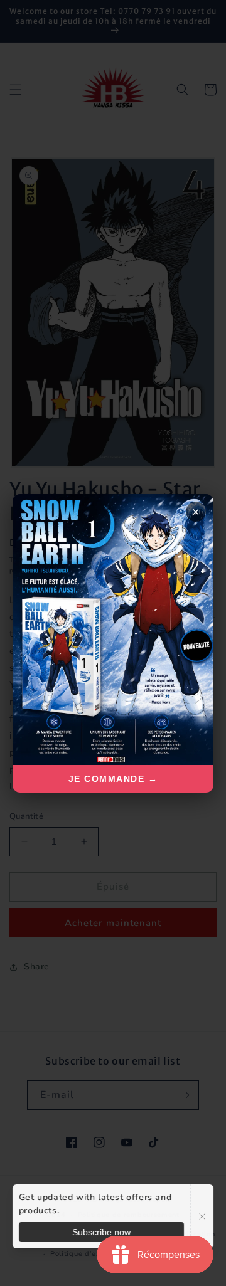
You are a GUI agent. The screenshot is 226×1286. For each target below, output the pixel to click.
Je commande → (113, 779)
